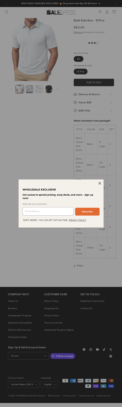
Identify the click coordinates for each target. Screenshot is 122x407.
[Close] (100, 183)
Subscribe (87, 211)
